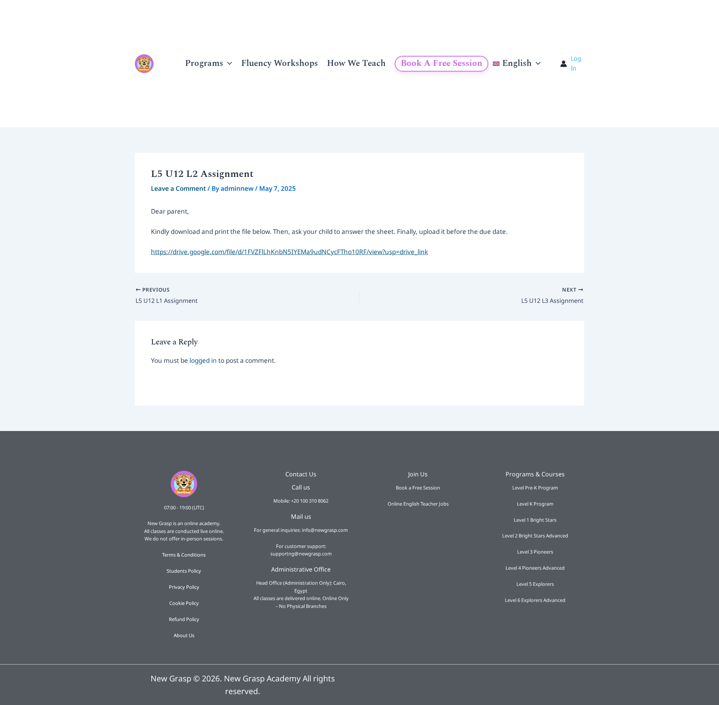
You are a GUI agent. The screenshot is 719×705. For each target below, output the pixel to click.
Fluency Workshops (279, 63)
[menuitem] (516, 63)
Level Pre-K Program (535, 487)
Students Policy (184, 570)
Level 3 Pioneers (535, 551)
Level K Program (535, 503)
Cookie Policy (184, 603)
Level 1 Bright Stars (535, 519)
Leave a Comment (178, 188)
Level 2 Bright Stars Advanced (535, 535)
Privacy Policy (184, 587)
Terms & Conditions (184, 554)
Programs (204, 63)
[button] (227, 63)
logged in (203, 360)
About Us (184, 635)
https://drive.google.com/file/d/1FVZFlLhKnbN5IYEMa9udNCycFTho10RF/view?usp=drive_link (289, 251)
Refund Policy (184, 619)
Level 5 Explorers (535, 584)
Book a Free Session (441, 63)
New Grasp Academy (163, 63)
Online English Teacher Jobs (418, 503)
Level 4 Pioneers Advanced (535, 567)
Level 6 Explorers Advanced (535, 600)
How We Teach (356, 63)
